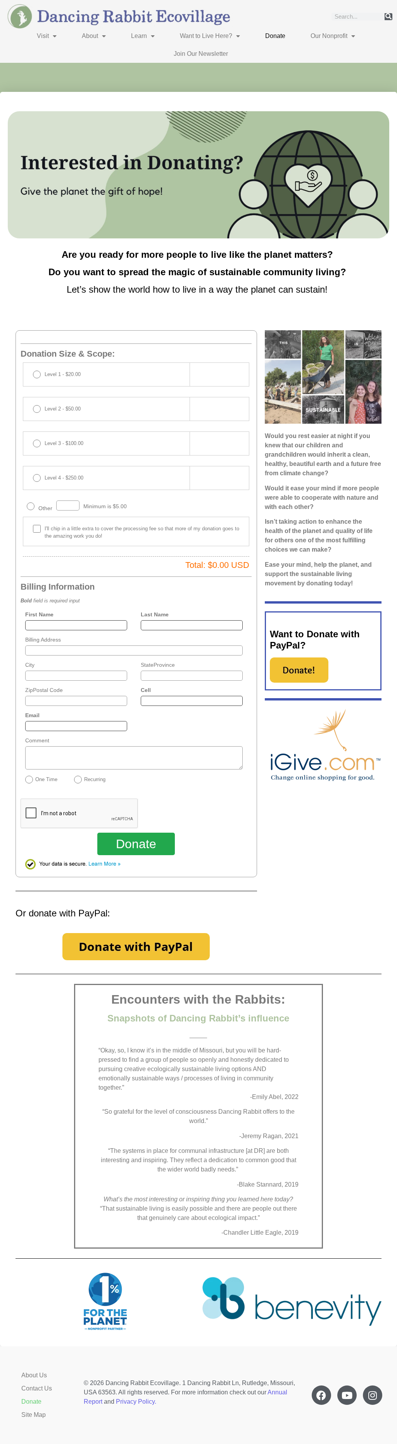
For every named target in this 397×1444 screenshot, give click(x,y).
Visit (43, 36)
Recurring (94, 779)
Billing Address (43, 640)
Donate (275, 36)
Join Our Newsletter (201, 53)
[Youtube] (347, 1395)
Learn (139, 36)
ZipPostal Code (44, 690)
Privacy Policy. (136, 1401)
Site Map (33, 1414)
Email (32, 715)
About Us (34, 1375)
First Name (39, 614)
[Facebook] (321, 1395)
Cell (146, 690)
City (30, 665)
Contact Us (36, 1388)
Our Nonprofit (329, 36)
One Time (46, 779)
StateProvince (158, 665)
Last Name (155, 614)
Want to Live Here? (206, 36)
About (90, 36)
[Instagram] (372, 1395)
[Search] (388, 16)
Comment (37, 740)
